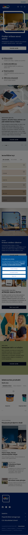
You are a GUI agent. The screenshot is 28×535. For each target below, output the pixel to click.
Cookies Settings (14, 268)
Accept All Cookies (14, 272)
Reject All (14, 276)
